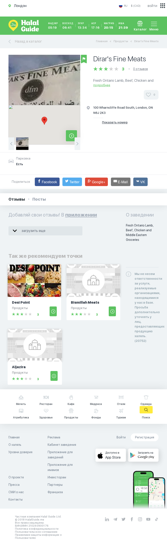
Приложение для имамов (60, 467)
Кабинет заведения (62, 444)
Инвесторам (57, 477)
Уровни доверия (20, 452)
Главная (101, 41)
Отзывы (16, 199)
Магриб (109, 25)
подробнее (101, 85)
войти (152, 6)
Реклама (54, 437)
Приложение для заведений (60, 454)
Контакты (15, 499)
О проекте (16, 477)
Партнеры (55, 484)
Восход (67, 25)
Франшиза (55, 492)
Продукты (121, 41)
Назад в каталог (28, 41)
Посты (39, 199)
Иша (123, 25)
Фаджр (53, 25)
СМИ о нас (16, 492)
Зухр (82, 25)
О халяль (14, 444)
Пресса (14, 484)
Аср (95, 25)
